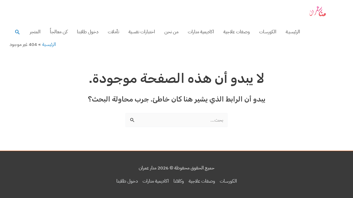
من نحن (171, 31)
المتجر (35, 31)
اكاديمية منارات (201, 31)
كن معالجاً (59, 31)
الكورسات (267, 31)
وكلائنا (178, 181)
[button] (17, 32)
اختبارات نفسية (142, 31)
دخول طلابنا (87, 31)
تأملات (113, 31)
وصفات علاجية (236, 31)
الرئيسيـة (293, 31)
